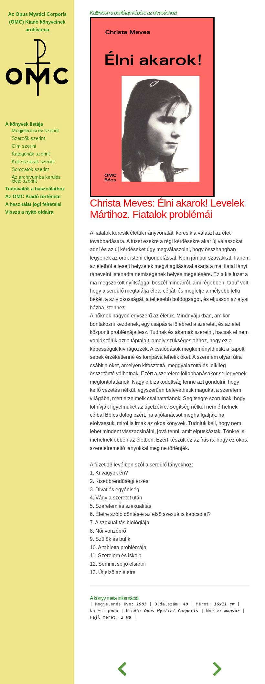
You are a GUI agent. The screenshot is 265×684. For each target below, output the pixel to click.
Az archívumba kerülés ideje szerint (36, 179)
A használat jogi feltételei (33, 204)
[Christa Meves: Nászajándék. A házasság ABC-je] (122, 668)
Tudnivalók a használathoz (35, 188)
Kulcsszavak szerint (33, 161)
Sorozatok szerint (30, 169)
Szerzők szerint (28, 138)
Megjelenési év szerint (35, 130)
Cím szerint (24, 146)
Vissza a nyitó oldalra (29, 212)
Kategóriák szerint (31, 153)
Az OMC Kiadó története (32, 196)
